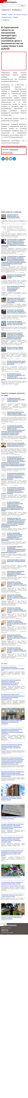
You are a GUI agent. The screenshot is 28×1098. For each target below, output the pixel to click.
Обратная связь (4, 929)
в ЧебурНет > (5, 20)
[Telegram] (10, 159)
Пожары (15, 17)
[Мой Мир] (14, 159)
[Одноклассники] (7, 159)
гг (25, 85)
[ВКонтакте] (3, 159)
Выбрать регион (4, 930)
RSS (12, 932)
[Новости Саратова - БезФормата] (8, 2)
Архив (10, 14)
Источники (17, 14)
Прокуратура (13, 149)
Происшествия (6, 17)
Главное (4, 14)
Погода (24, 14)
